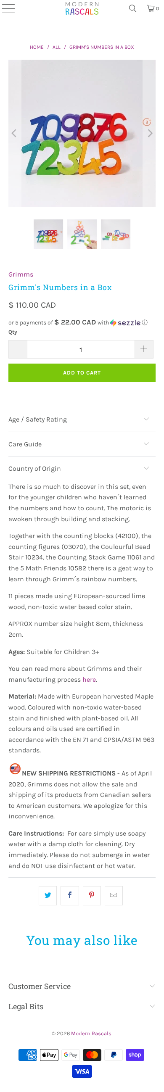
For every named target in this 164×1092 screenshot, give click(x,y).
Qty (12, 332)
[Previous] (14, 133)
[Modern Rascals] (82, 8)
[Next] (149, 133)
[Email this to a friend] (114, 895)
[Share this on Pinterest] (92, 895)
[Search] (133, 8)
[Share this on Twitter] (48, 895)
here (89, 679)
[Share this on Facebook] (70, 895)
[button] (82, 323)
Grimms (20, 274)
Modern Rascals (91, 1033)
